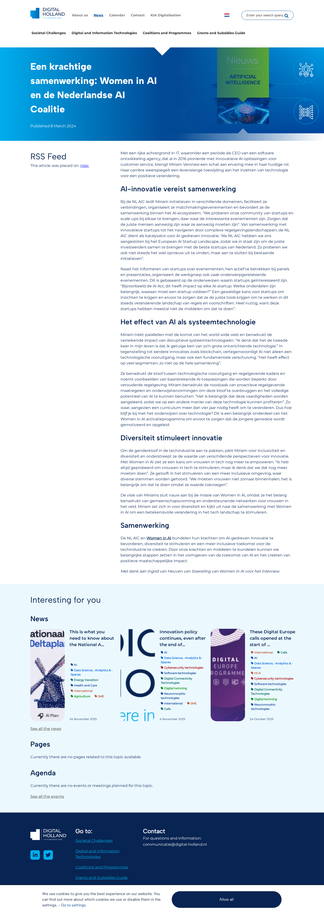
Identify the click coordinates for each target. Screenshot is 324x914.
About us (80, 15)
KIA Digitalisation (166, 15)
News (98, 15)
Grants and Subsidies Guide (221, 33)
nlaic (84, 165)
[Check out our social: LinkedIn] (35, 855)
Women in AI (159, 538)
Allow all (226, 899)
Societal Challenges (49, 33)
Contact (138, 15)
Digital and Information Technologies (104, 33)
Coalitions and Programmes (167, 33)
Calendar (117, 15)
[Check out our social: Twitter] (48, 855)
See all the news (45, 728)
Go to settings (73, 905)
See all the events (47, 796)
